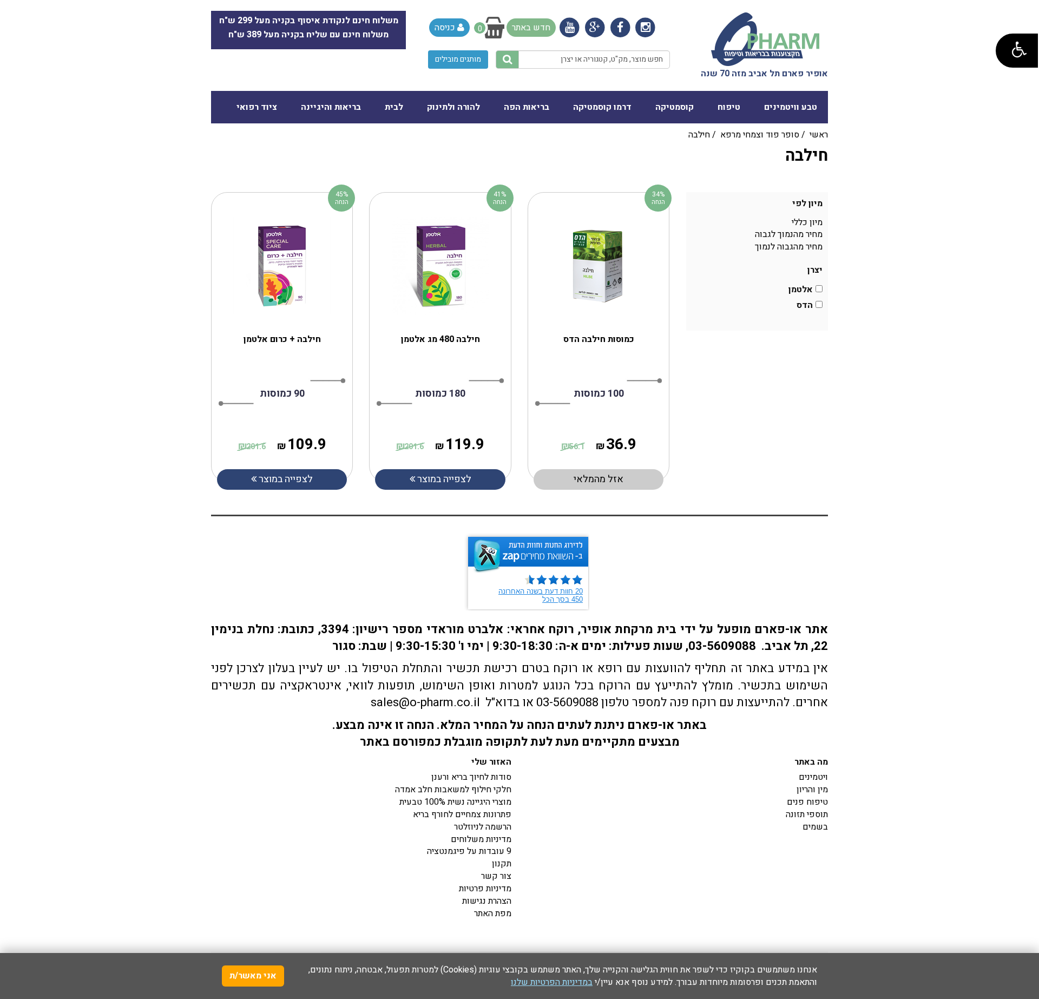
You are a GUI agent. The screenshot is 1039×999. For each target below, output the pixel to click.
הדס (805, 305)
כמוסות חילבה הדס (598, 339)
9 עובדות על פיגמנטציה (469, 851)
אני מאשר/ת (253, 975)
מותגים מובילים (458, 59)
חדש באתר (531, 27)
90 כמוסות (282, 393)
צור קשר (496, 876)
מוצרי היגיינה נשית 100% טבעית (455, 802)
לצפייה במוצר (285, 479)
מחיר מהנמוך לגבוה (789, 234)
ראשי (819, 134)
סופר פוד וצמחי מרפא (759, 134)
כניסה (446, 27)
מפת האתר (492, 913)
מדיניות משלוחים (481, 839)
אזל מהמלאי (598, 479)
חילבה (699, 134)
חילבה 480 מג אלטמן (440, 339)
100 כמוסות (599, 393)
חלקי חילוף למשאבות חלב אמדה (453, 789)
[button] (1017, 50)
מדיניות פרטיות (485, 888)
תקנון (501, 863)
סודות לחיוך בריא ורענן (471, 777)
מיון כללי (807, 222)
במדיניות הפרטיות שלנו (552, 982)
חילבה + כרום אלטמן (282, 339)
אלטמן (800, 290)
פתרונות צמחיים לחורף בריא (462, 814)
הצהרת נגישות (486, 901)
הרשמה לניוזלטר (482, 826)
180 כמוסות (440, 393)
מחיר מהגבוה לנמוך (789, 246)
